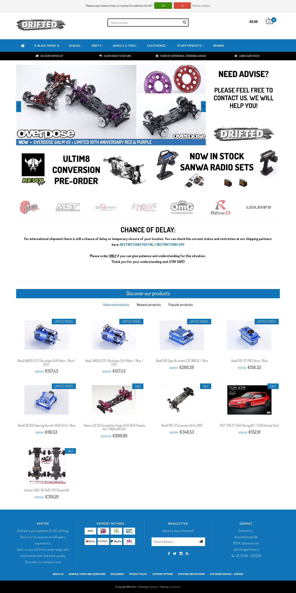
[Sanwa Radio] (217, 169)
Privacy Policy (138, 574)
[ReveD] (188, 207)
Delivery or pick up (51, 56)
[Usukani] (226, 207)
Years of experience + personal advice (183, 56)
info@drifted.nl (248, 549)
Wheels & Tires (124, 45)
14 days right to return (117, 56)
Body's (96, 45)
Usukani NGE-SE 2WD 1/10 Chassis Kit (46, 490)
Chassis (74, 45)
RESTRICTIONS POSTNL (137, 244)
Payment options (162, 574)
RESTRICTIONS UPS (170, 244)
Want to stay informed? (178, 531)
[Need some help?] (243, 105)
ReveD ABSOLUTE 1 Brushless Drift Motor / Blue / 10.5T (47, 362)
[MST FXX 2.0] (111, 105)
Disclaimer (117, 574)
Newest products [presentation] (149, 304)
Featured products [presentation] (116, 304)
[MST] (35, 207)
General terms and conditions (87, 574)
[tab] (116, 304)
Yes (163, 5)
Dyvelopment (174, 586)
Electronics (156, 45)
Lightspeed (153, 586)
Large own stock (249, 56)
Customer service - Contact (226, 574)
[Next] (203, 106)
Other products (189, 45)
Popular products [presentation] (181, 304)
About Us (58, 574)
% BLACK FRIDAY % (47, 45)
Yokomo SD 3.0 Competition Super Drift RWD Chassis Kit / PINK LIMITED (114, 427)
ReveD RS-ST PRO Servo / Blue (249, 361)
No (182, 5)
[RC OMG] (150, 207)
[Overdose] (73, 207)
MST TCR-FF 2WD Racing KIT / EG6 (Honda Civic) (249, 425)
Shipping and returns (191, 574)
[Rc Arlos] (111, 207)
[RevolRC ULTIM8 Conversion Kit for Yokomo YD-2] (84, 169)
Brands (218, 45)
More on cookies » (201, 5)
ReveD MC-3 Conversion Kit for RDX (181, 425)
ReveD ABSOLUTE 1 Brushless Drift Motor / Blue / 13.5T (114, 362)
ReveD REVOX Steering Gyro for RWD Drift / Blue (46, 425)
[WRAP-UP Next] (264, 207)
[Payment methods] (90, 531)
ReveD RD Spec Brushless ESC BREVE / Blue (182, 361)
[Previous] (18, 106)
